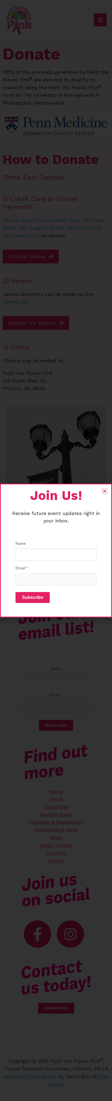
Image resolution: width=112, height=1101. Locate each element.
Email (21, 568)
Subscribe (32, 597)
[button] (104, 491)
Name (20, 543)
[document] (56, 550)
